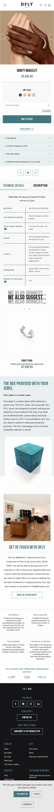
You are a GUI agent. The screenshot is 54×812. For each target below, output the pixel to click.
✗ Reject (36, 794)
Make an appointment (27, 595)
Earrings (7, 756)
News (31, 753)
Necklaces (8, 760)
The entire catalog (11, 764)
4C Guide (30, 200)
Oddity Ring (26, 360)
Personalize (27, 804)
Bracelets (8, 753)
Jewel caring (9, 779)
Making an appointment (38, 756)
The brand (33, 749)
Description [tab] (40, 186)
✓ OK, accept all (21, 794)
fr (24, 689)
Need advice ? (26, 129)
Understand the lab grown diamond (39, 776)
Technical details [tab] (13, 186)
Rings (6, 749)
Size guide (46, 111)
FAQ (6, 775)
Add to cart (27, 119)
